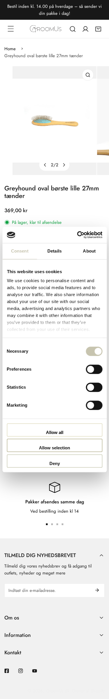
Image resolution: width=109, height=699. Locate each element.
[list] (54, 120)
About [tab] (89, 250)
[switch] (94, 369)
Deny (54, 463)
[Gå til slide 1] (47, 524)
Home (10, 49)
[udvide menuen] (10, 28)
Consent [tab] (19, 250)
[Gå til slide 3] (57, 524)
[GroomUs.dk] (45, 29)
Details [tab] (54, 250)
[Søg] (72, 29)
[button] (98, 29)
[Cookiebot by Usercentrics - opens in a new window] (77, 235)
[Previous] (45, 165)
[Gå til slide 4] (62, 524)
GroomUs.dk (57, 691)
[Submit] (97, 590)
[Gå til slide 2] (52, 524)
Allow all (54, 432)
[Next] (63, 165)
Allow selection (54, 447)
